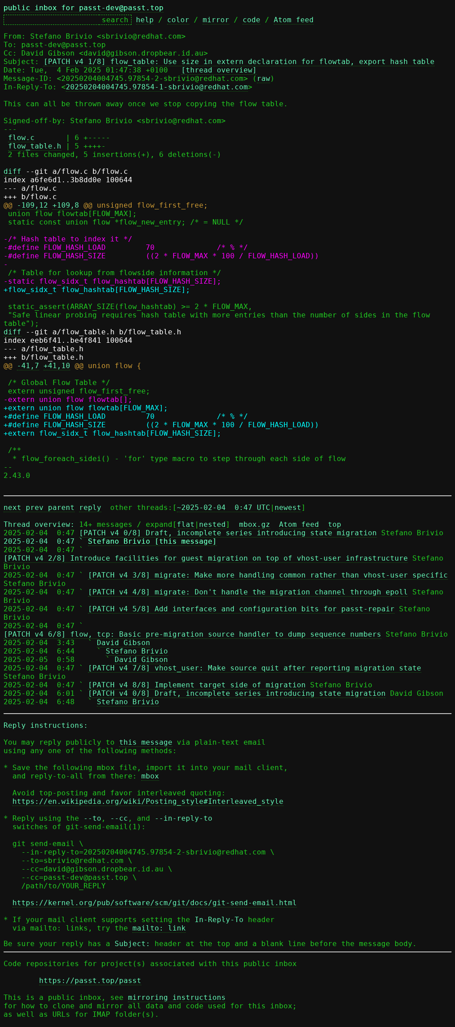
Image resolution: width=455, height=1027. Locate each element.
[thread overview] (219, 70)
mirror (216, 20)
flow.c (21, 137)
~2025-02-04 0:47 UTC (223, 507)
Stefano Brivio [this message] (152, 541)
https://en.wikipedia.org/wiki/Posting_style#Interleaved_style (147, 801)
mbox (150, 776)
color (178, 20)
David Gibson (123, 642)
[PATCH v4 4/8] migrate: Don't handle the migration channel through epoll (248, 592)
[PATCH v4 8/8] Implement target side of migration (197, 685)
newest (288, 507)
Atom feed (294, 20)
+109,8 (65, 205)
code (251, 20)
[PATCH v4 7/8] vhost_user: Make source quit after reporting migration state (254, 668)
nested (212, 524)
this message (145, 742)
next (12, 507)
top (334, 524)
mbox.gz (254, 524)
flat (186, 524)
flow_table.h (34, 146)
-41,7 (28, 365)
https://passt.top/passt (90, 980)
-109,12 (32, 205)
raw (263, 78)
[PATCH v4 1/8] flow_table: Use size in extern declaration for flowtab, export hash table (239, 61)
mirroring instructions (177, 997)
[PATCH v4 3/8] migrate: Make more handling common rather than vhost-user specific (268, 575)
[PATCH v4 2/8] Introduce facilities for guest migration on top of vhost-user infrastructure (206, 558)
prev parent (50, 507)
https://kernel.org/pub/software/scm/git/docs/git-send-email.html (154, 903)
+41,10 (57, 365)
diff (12, 171)
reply (90, 507)
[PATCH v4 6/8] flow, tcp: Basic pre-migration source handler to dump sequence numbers (192, 634)
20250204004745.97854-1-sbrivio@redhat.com (157, 87)
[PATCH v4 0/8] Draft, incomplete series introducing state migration (228, 533)
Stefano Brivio (137, 651)
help (145, 20)
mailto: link (159, 928)
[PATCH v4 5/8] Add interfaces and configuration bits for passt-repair (241, 609)
